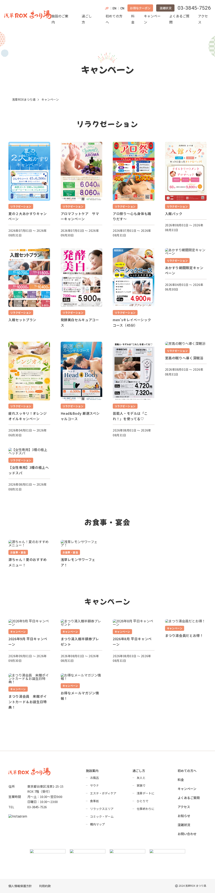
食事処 (94, 801)
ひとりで (142, 801)
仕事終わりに (145, 809)
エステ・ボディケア (103, 793)
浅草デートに (145, 793)
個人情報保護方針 (20, 886)
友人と (141, 778)
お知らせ (184, 815)
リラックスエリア (102, 809)
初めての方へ (114, 19)
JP (107, 8)
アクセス (203, 19)
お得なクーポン (140, 8)
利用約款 (45, 886)
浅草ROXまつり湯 (23, 99)
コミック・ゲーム (102, 816)
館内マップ (97, 824)
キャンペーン (152, 19)
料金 (133, 19)
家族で (141, 785)
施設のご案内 (59, 19)
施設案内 (92, 770)
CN (122, 8)
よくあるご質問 (179, 19)
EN (114, 8)
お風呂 (94, 778)
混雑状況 (165, 8)
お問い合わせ (187, 834)
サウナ (94, 785)
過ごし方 (87, 19)
